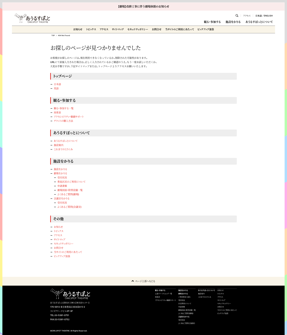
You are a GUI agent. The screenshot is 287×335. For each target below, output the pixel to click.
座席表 (57, 112)
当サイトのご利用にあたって (179, 29)
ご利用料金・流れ (184, 297)
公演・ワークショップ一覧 (163, 294)
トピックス (91, 29)
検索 (237, 15)
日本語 (258, 15)
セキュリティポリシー (137, 29)
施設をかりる (233, 21)
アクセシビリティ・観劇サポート (69, 116)
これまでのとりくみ (63, 149)
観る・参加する (212, 21)
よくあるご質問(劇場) (68, 194)
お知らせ (78, 29)
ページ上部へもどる (145, 281)
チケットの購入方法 (63, 120)
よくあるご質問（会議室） (186, 323)
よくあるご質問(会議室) (69, 206)
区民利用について (184, 304)
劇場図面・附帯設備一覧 (70, 190)
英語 (56, 88)
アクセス (247, 15)
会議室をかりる (62, 198)
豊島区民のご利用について (71, 181)
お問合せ (157, 29)
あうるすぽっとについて (259, 21)
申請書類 (62, 185)
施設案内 (58, 145)
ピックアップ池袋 (205, 29)
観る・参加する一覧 (64, 108)
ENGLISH (268, 15)
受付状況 (62, 177)
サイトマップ (118, 29)
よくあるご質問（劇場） (186, 313)
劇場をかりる (60, 173)
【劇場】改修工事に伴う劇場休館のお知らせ (143, 6)
